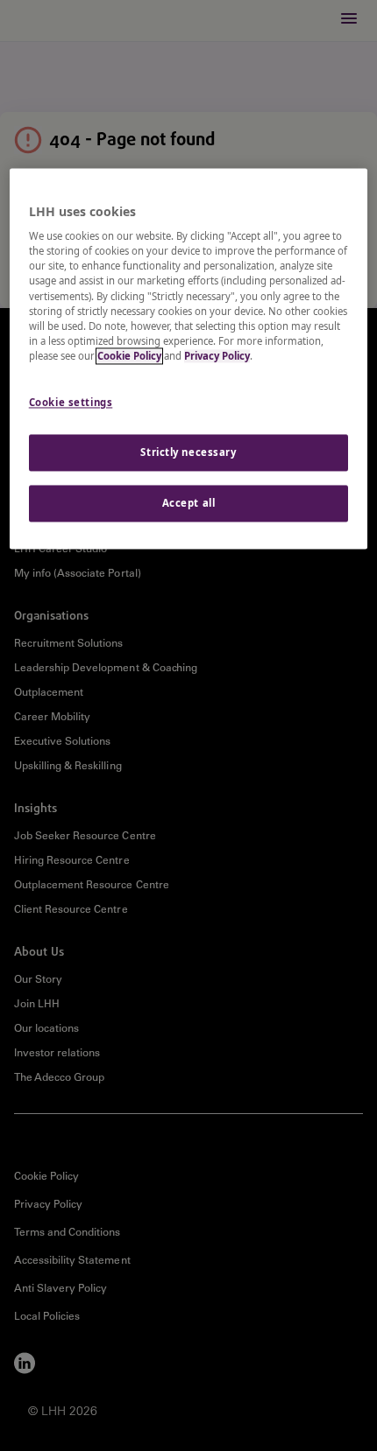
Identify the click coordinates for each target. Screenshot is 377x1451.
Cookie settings (71, 402)
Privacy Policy (217, 355)
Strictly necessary (188, 452)
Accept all (189, 502)
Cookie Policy (129, 355)
